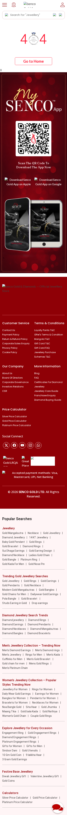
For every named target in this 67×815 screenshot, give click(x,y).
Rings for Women (42, 689)
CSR (4, 391)
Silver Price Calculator (14, 416)
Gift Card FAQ (42, 347)
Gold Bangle (9, 559)
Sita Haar (31, 707)
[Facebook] (14, 445)
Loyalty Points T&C (44, 330)
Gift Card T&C (42, 343)
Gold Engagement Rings (42, 732)
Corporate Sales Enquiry (16, 343)
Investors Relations (13, 386)
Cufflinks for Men (12, 659)
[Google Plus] (30, 445)
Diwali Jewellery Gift (14, 776)
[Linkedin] (38, 445)
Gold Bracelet (10, 546)
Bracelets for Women (15, 702)
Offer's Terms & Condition (48, 334)
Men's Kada (53, 654)
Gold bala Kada (29, 711)
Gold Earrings (48, 580)
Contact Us (8, 330)
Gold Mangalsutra (12, 533)
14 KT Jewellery (38, 537)
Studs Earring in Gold (14, 603)
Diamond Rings (32, 546)
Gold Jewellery (51, 533)
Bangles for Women (14, 698)
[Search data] (7, 15)
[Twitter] (6, 445)
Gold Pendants (11, 585)
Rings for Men (33, 654)
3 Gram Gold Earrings (14, 759)
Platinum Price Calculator (16, 425)
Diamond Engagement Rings (19, 737)
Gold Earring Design (40, 550)
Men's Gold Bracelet (39, 659)
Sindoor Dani (10, 750)
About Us (7, 373)
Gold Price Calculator (14, 420)
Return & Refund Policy (15, 339)
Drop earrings (40, 603)
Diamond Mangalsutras (44, 628)
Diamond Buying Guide (47, 399)
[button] (4, 4)
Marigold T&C (42, 339)
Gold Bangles (46, 589)
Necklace (33, 533)
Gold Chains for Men (14, 594)
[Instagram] (22, 445)
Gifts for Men (34, 746)
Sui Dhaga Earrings (13, 550)
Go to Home (33, 61)
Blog (36, 373)
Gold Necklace (32, 585)
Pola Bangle (9, 598)
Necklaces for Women (45, 702)
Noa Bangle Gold (11, 707)
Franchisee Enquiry (45, 395)
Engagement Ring (12, 732)
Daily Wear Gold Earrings (16, 693)
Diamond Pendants (39, 624)
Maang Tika (9, 711)
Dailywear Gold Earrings (44, 594)
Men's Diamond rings (47, 650)
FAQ (36, 377)
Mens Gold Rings (39, 663)
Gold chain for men (13, 663)
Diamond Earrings (12, 624)
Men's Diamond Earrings (16, 650)
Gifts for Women (12, 746)
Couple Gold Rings (41, 715)
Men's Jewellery (11, 654)
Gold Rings (35, 541)
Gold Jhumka (49, 707)
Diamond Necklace (13, 555)
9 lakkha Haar (34, 754)
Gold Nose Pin (36, 564)
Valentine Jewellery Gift (45, 776)
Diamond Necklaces (14, 628)
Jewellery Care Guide (46, 391)
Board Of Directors (12, 377)
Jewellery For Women (15, 689)
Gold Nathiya (49, 711)
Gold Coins (8, 780)
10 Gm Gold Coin (11, 754)
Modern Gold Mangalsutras (18, 589)
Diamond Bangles (12, 633)
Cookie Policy (9, 352)
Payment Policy (10, 334)
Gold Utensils (30, 750)
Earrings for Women (47, 693)
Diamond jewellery (13, 620)
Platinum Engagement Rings (19, 741)
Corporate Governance (15, 382)
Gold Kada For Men (13, 564)
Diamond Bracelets (39, 633)
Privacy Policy (9, 347)
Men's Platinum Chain (15, 667)
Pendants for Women (43, 698)
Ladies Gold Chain (39, 555)
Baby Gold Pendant (13, 541)
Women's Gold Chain (14, 715)
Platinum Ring (29, 559)
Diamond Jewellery (13, 537)
